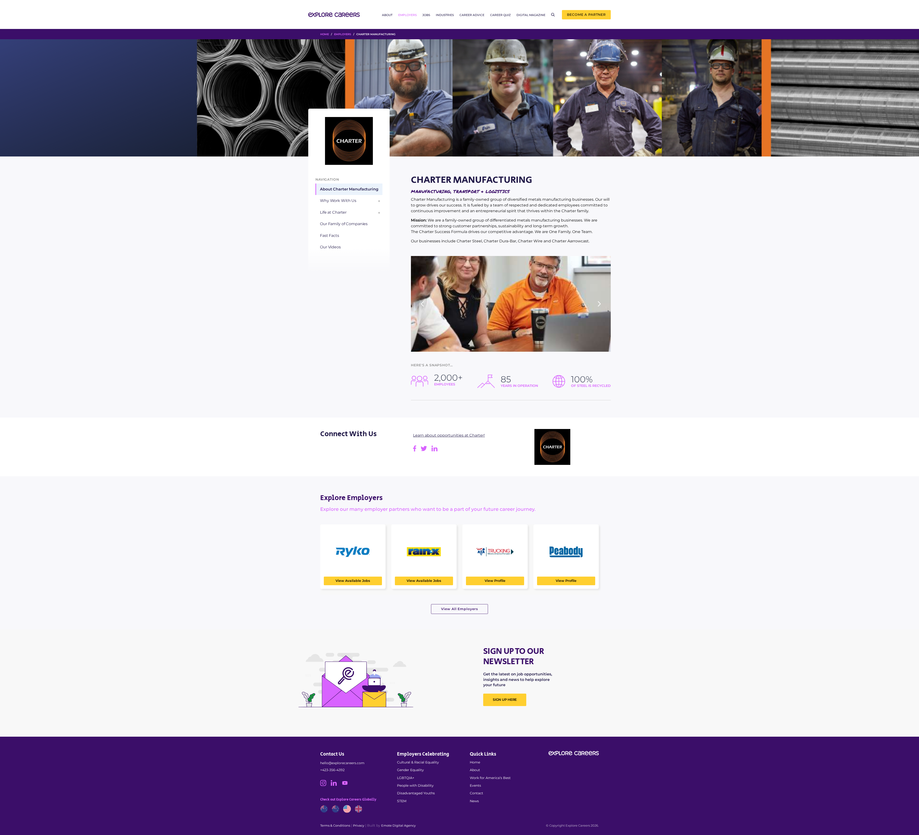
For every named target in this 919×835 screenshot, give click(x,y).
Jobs (426, 15)
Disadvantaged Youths (416, 793)
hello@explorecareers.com (342, 763)
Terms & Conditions (335, 825)
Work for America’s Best (490, 778)
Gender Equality (410, 770)
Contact (476, 793)
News (474, 801)
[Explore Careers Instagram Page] (325, 785)
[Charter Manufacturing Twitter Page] (426, 450)
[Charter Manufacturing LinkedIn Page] (436, 450)
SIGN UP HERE (505, 699)
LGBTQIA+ (405, 778)
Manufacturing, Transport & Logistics (460, 191)
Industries (445, 15)
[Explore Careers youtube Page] (346, 785)
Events (475, 785)
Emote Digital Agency (398, 825)
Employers (407, 15)
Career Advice (472, 15)
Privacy (358, 825)
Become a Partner (586, 14)
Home (475, 762)
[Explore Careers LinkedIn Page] (336, 785)
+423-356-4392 (332, 770)
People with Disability (415, 785)
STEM (401, 801)
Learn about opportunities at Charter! (449, 435)
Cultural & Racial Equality (418, 762)
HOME (324, 34)
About (387, 15)
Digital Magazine (530, 15)
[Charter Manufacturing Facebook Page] (417, 450)
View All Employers (459, 609)
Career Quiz (500, 15)
